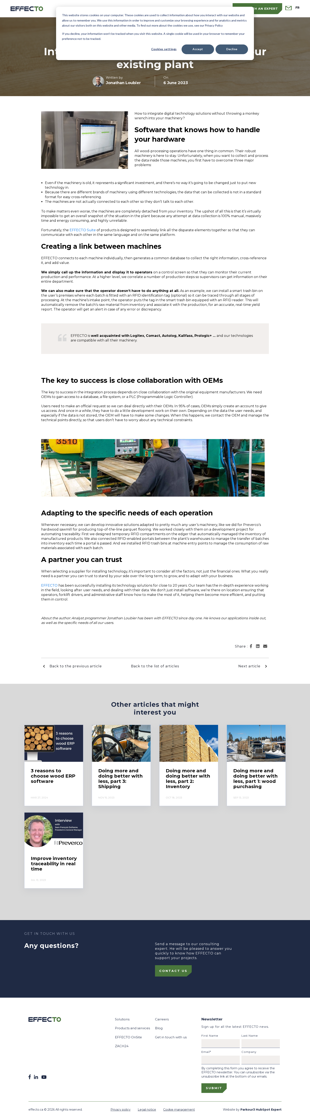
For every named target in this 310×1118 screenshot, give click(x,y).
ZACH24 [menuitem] (121, 1046)
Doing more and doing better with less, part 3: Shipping (120, 778)
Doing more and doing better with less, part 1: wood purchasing (255, 778)
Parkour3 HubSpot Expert (261, 1109)
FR (297, 7)
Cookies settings (164, 49)
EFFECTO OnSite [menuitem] (128, 1037)
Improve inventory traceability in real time (54, 864)
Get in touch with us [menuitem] (171, 1037)
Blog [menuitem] (159, 1028)
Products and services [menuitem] (132, 1028)
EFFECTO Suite (83, 230)
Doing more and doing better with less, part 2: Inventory (188, 778)
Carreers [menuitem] (162, 1019)
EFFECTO (49, 585)
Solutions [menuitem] (122, 1019)
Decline (231, 49)
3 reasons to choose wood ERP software (53, 776)
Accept (198, 49)
